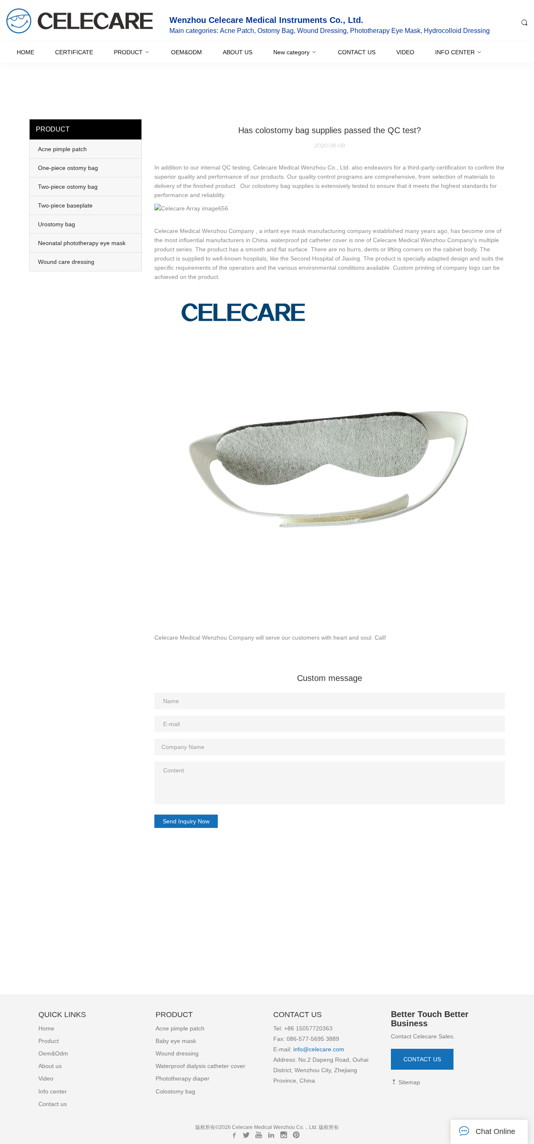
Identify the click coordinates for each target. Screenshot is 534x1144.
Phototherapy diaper (182, 1078)
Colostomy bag (175, 1091)
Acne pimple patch (180, 1028)
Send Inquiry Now (186, 821)
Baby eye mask (176, 1041)
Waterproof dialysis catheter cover (200, 1066)
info (297, 1049)
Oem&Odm (53, 1053)
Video (45, 1078)
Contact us (52, 1104)
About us (50, 1066)
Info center (52, 1091)
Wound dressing (177, 1053)
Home (46, 1028)
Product (48, 1041)
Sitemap (408, 1082)
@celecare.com (323, 1049)
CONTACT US (422, 1059)
